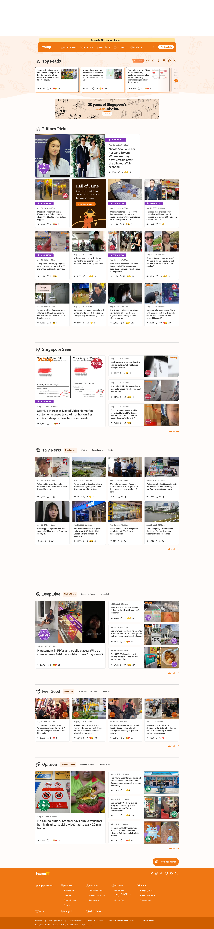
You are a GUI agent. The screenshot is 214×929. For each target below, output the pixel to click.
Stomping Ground (147, 890)
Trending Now (70, 890)
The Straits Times (75, 921)
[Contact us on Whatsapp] (153, 60)
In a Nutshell (94, 900)
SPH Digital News (55, 921)
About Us (38, 921)
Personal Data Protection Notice (121, 921)
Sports (67, 905)
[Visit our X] (174, 60)
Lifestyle (67, 895)
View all (171, 432)
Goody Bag (119, 900)
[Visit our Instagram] (163, 60)
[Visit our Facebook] (169, 60)
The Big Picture (95, 890)
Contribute (168, 47)
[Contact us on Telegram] (147, 60)
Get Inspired (119, 890)
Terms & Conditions (95, 921)
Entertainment (70, 900)
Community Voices (97, 895)
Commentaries (146, 900)
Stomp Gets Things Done (122, 895)
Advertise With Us (147, 921)
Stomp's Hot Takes (148, 895)
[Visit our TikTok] (158, 60)
